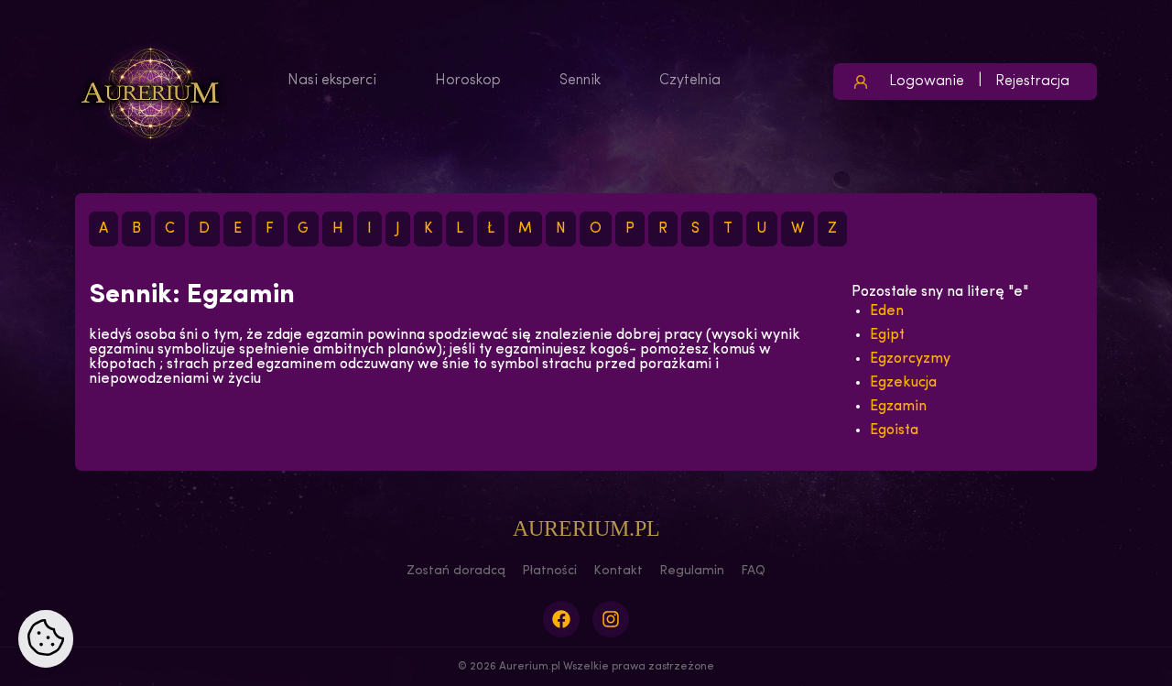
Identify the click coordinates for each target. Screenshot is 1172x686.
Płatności (549, 571)
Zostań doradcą (456, 571)
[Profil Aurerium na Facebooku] (561, 619)
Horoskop (468, 80)
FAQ (753, 571)
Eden (887, 311)
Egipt (887, 335)
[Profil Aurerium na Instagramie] (610, 619)
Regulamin (691, 571)
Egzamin (898, 406)
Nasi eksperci (332, 80)
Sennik (580, 80)
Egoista (894, 430)
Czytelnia (690, 80)
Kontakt (618, 571)
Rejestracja (1032, 81)
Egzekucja (903, 383)
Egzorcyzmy (910, 359)
